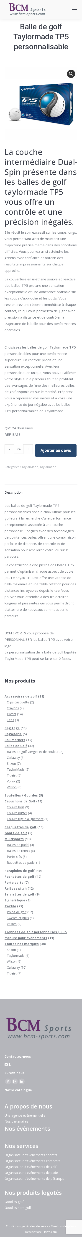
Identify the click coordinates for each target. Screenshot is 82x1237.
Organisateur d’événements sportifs (31, 1155)
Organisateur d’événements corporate (33, 1161)
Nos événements (27, 1128)
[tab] (41, 490)
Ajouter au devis (56, 450)
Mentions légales (62, 1226)
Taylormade (48, 467)
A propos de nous (28, 1106)
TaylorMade (30, 467)
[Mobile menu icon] (74, 9)
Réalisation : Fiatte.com (41, 1232)
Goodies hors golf (18, 1207)
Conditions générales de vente (27, 1226)
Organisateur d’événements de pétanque (34, 1178)
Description (14, 492)
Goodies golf (14, 1202)
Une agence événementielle (25, 1115)
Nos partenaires (16, 1121)
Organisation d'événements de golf (30, 1167)
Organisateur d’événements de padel (32, 1172)
